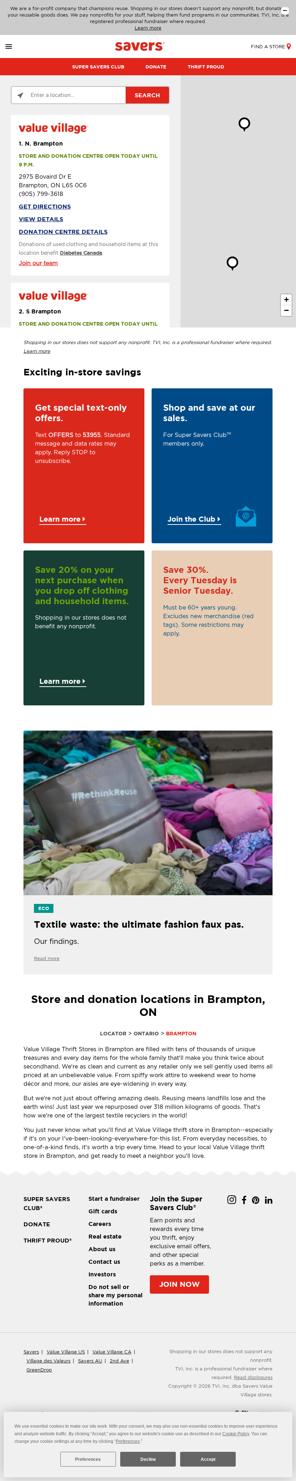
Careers (99, 1224)
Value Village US (66, 1352)
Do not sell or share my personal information (115, 1295)
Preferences (88, 1459)
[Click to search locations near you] (20, 95)
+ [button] (286, 299)
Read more (47, 958)
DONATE (155, 67)
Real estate (105, 1236)
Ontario (146, 1033)
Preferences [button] (128, 1441)
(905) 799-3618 (41, 194)
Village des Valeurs (48, 1361)
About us (102, 1249)
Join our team (38, 263)
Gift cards (102, 1211)
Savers (31, 1352)
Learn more (148, 28)
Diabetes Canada (81, 253)
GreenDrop (39, 1370)
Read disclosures (253, 1377)
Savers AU (90, 1361)
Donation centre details (63, 231)
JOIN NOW (179, 1284)
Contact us (104, 1261)
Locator (113, 1033)
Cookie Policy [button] (235, 1433)
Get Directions (45, 206)
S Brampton (40, 311)
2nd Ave (119, 1361)
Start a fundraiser (114, 1198)
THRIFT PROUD (206, 67)
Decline (148, 1459)
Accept (208, 1459)
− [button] (286, 310)
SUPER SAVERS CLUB (98, 67)
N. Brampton (41, 143)
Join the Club (192, 519)
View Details (41, 219)
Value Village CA (111, 1352)
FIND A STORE (268, 46)
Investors (102, 1274)
